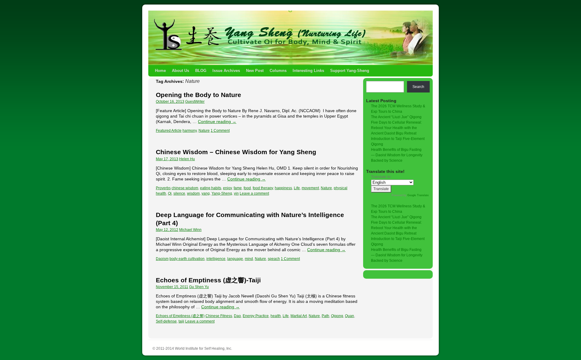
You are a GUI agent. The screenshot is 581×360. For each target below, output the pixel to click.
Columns (278, 70)
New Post (255, 70)
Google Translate (418, 195)
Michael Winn (190, 230)
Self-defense (166, 321)
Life (297, 188)
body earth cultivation (187, 259)
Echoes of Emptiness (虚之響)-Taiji (208, 280)
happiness (283, 188)
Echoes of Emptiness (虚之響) (180, 316)
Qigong (337, 316)
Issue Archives (226, 70)
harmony (189, 130)
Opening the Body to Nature (198, 94)
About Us (180, 70)
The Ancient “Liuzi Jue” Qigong (396, 117)
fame (238, 188)
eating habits (210, 188)
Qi (170, 193)
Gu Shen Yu (199, 287)
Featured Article (169, 130)
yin (236, 193)
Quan (349, 316)
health (276, 316)
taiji (181, 321)
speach (274, 259)
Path (325, 316)
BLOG (200, 70)
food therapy (263, 188)
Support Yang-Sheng (349, 70)
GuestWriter (195, 101)
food (247, 188)
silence (179, 193)
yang (206, 193)
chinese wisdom (185, 188)
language (235, 259)
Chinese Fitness (218, 316)
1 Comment (220, 130)
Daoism (162, 259)
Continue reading (217, 121)
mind (249, 259)
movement (310, 188)
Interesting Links (308, 70)
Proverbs (163, 188)
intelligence (215, 259)
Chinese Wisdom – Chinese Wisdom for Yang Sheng (236, 151)
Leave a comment (254, 193)
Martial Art (298, 316)
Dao (237, 316)
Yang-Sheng (222, 193)
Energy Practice (256, 316)
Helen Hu (187, 159)
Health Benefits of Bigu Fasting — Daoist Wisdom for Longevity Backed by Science (396, 155)
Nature (204, 130)
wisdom (193, 193)
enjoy (227, 188)
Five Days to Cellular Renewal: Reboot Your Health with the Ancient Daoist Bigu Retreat (396, 127)
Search (418, 87)
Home (160, 70)
